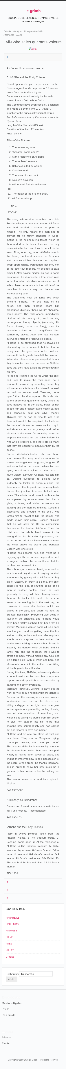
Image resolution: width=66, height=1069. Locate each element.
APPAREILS (12, 917)
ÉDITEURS (12, 924)
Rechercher (12, 973)
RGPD (5, 1009)
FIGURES (11, 930)
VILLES (10, 950)
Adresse (6, 1037)
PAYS (9, 943)
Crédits (10, 956)
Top (62, 989)
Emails (6, 1043)
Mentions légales (11, 1003)
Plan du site (8, 1014)
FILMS (9, 937)
